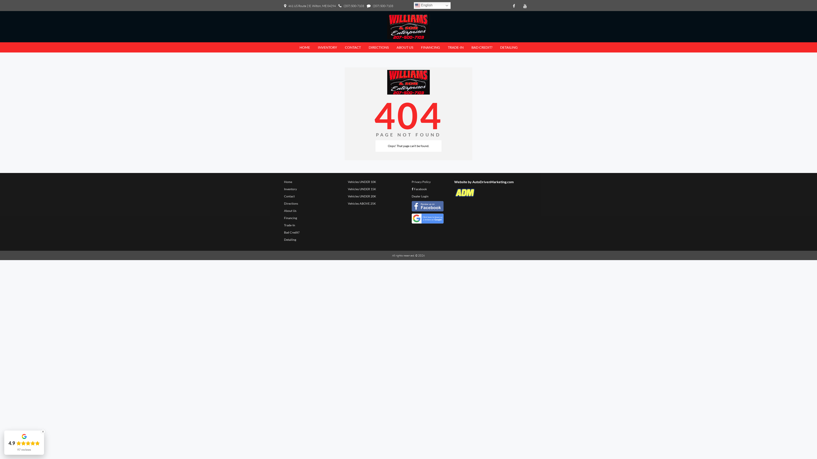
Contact (289, 196)
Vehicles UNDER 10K (362, 182)
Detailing (290, 239)
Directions (291, 203)
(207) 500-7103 (354, 6)
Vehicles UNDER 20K (362, 196)
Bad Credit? (292, 232)
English (426, 5)
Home (288, 182)
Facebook (420, 189)
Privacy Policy (421, 182)
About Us (290, 210)
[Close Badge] (43, 431)
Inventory (290, 189)
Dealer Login (420, 196)
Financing (290, 218)
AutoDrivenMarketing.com (493, 182)
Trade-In (289, 225)
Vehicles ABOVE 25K (362, 203)
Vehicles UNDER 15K (362, 189)
